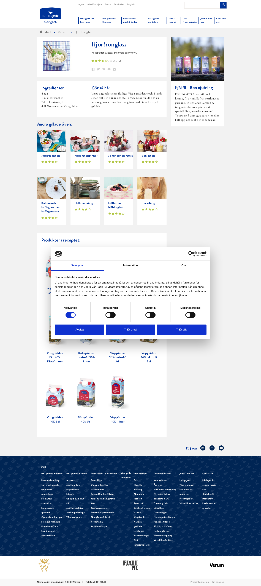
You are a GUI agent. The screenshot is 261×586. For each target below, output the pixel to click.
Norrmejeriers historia (164, 517)
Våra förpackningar (75, 513)
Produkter (119, 5)
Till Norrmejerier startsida (50, 15)
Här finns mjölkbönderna (103, 513)
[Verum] (217, 565)
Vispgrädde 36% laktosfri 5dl (149, 357)
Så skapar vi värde (163, 527)
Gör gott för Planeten (76, 474)
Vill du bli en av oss (189, 503)
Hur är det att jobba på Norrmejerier (186, 494)
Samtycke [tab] (77, 265)
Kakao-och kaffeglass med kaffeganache (51, 207)
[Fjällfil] (130, 565)
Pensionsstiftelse (162, 522)
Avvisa (79, 329)
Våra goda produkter (126, 475)
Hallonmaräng (84, 203)
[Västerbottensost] (44, 565)
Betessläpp (96, 480)
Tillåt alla (181, 329)
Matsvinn (70, 480)
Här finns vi (207, 499)
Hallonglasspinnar (86, 155)
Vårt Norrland (48, 536)
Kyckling (138, 490)
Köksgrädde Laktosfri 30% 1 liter (86, 357)
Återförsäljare (94, 5)
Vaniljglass (148, 155)
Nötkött (138, 499)
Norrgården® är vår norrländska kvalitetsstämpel (101, 522)
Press (108, 5)
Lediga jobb (185, 480)
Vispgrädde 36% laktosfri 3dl (117, 357)
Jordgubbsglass (50, 155)
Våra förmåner (187, 485)
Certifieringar (160, 513)
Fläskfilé (138, 485)
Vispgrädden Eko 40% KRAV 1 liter (55, 357)
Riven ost (138, 503)
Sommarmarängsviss (121, 155)
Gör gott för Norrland (51, 474)
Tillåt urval (130, 329)
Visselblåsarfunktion (163, 540)
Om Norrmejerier (162, 474)
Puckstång (148, 203)
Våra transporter (74, 517)
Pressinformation (200, 582)
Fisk (136, 480)
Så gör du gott (48, 531)
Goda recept (140, 474)
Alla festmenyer (141, 536)
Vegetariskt (139, 517)
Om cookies (217, 582)
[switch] (110, 314)
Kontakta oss (160, 480)
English (131, 5)
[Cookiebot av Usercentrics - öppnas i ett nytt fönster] (190, 253)
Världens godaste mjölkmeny (139, 526)
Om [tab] (183, 265)
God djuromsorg (99, 508)
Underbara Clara (49, 527)
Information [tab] (130, 265)
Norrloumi (139, 494)
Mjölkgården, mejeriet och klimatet (73, 490)
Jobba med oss (187, 474)
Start (43, 467)
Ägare (81, 5)
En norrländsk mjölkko (102, 494)
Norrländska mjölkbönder (104, 474)
